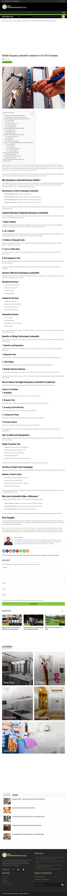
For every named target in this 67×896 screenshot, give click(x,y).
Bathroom (5, 624)
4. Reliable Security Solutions (12, 140)
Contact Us (5, 880)
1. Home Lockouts (10, 120)
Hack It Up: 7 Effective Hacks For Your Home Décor (23, 808)
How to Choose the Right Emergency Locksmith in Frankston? (18, 142)
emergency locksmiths (22, 376)
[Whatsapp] (20, 550)
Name (4, 583)
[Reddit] (10, 550)
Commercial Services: (11, 131)
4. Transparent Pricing (13, 149)
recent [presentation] (15, 795)
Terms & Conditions (7, 883)
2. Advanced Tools (10, 137)
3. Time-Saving (9, 139)
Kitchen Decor (9, 717)
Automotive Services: (10, 133)
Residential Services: (10, 129)
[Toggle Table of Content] (31, 113)
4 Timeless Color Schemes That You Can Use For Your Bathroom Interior (28, 816)
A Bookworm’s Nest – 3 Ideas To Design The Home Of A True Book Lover (28, 799)
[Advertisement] (33, 39)
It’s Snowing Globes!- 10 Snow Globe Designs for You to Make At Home (28, 834)
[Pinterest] (17, 550)
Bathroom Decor (43, 717)
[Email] (24, 550)
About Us (4, 878)
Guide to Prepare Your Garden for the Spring (53, 628)
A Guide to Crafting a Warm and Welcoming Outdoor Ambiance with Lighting (33, 628)
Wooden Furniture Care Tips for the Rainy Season (48, 869)
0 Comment (6, 59)
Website (4, 594)
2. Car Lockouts (9, 122)
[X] (7, 550)
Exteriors (27, 624)
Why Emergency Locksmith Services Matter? (14, 115)
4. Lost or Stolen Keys (11, 125)
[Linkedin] (14, 550)
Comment (5, 567)
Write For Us (5, 876)
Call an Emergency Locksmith (13, 555)
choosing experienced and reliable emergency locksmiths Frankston (22, 528)
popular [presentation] (6, 795)
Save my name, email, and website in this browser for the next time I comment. (24, 600)
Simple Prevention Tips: (11, 154)
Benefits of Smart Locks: (11, 157)
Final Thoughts (7, 161)
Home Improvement (7, 62)
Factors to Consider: (10, 144)
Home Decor (8, 682)
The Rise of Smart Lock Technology (12, 156)
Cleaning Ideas (9, 751)
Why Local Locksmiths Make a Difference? (14, 159)
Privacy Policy (5, 882)
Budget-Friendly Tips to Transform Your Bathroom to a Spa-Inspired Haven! (11, 628)
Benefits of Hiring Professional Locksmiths (14, 134)
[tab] (6, 795)
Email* (50, 885)
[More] (27, 550)
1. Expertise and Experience (12, 136)
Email (4, 589)
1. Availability (11, 145)
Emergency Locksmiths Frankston (49, 555)
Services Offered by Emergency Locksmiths (14, 128)
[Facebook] (3, 550)
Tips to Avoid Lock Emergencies (11, 152)
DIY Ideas (40, 682)
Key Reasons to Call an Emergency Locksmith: (16, 117)
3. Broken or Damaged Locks (12, 123)
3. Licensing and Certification (14, 148)
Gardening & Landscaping (52, 624)
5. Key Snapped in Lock (11, 126)
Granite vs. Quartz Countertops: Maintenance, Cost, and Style (32, 16)
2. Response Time (12, 147)
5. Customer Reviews (13, 151)
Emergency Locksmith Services (31, 555)
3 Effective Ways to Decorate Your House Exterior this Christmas (26, 825)
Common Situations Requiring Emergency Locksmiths (17, 118)
